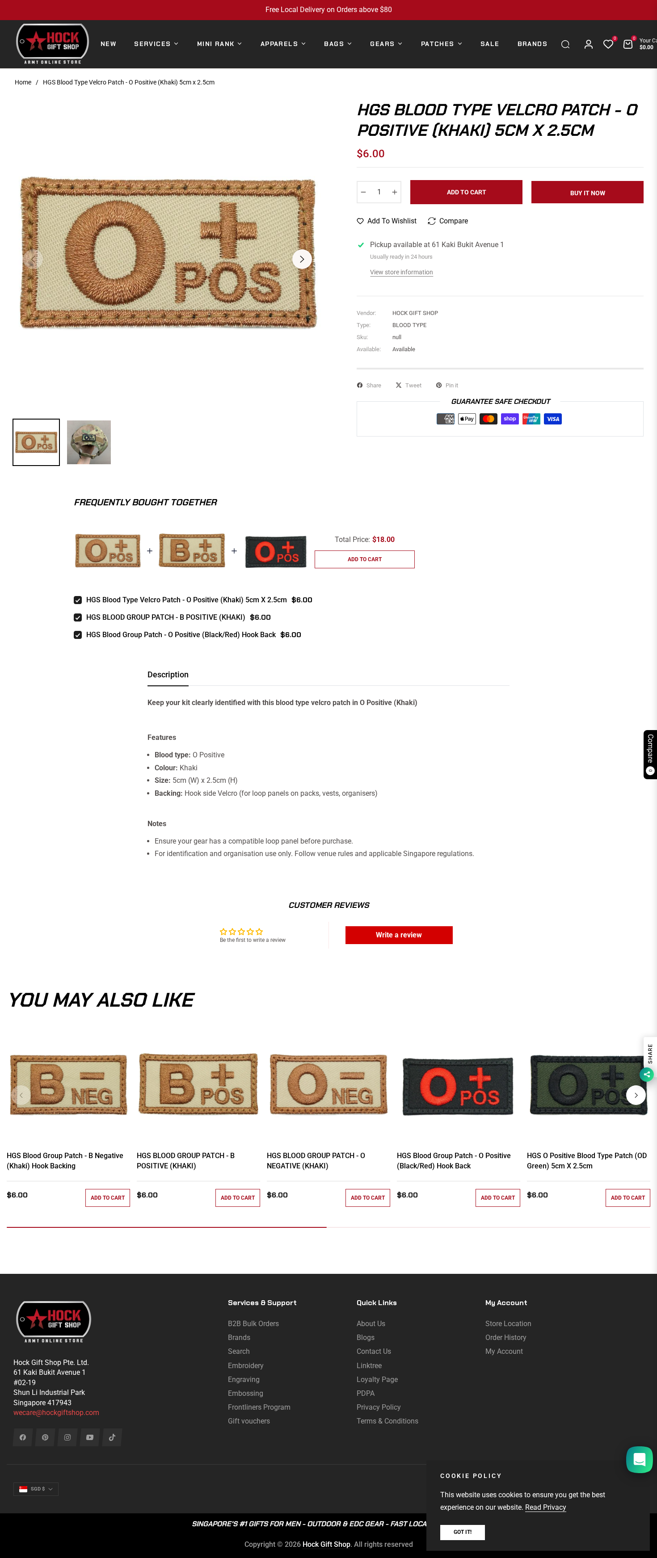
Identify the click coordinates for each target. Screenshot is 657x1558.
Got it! (463, 1532)
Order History (505, 1337)
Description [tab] (168, 674)
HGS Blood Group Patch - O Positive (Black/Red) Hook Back (181, 634)
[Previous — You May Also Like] (21, 1095)
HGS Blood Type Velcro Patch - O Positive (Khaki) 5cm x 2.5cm (186, 600)
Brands (239, 1337)
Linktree (369, 1365)
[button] (567, 44)
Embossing (245, 1393)
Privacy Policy (379, 1407)
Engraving (244, 1379)
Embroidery (246, 1365)
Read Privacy (545, 1507)
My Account (504, 1351)
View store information (401, 272)
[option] (167, 254)
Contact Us (374, 1351)
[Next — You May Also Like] (636, 1095)
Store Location (508, 1323)
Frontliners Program (259, 1407)
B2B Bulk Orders (253, 1323)
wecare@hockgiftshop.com (56, 1412)
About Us (371, 1323)
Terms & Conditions (387, 1421)
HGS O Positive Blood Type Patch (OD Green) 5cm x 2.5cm (587, 1160)
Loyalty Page (377, 1379)
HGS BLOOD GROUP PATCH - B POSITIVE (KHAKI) (165, 617)
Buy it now (587, 193)
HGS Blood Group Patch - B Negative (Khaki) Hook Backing (65, 1160)
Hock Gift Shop (326, 1544)
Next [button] (302, 259)
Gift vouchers (249, 1421)
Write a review (399, 935)
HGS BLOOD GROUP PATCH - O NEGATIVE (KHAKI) (316, 1160)
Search (239, 1351)
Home (23, 82)
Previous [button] (33, 259)
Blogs (366, 1337)
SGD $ (38, 1489)
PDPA (366, 1393)
